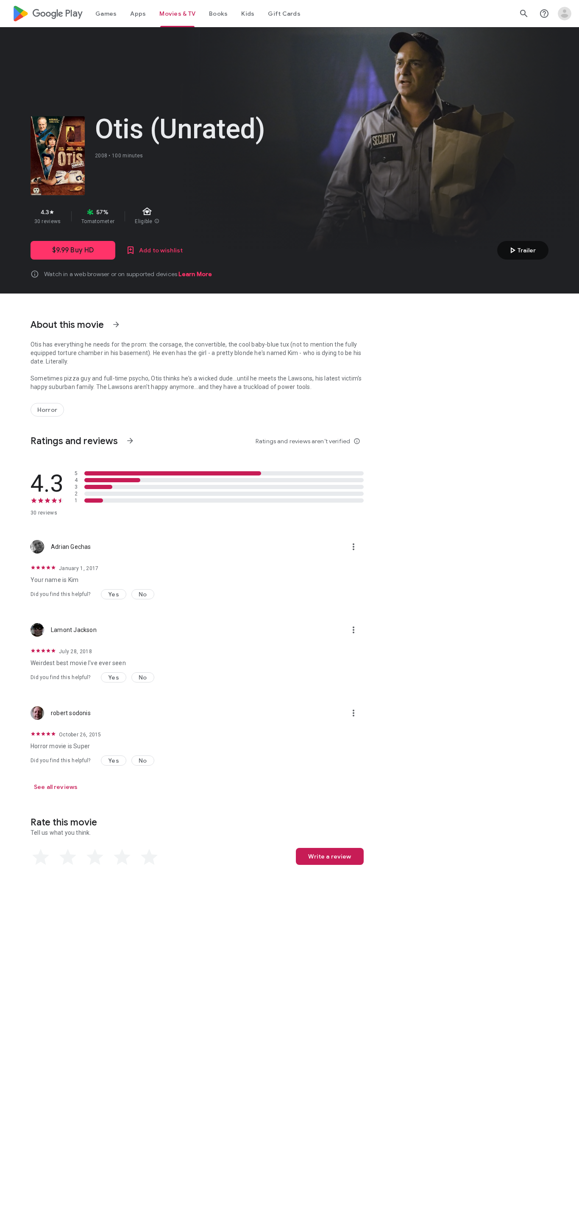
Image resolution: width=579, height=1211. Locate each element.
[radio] (41, 857)
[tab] (106, 13)
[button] (113, 594)
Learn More (195, 274)
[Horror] (47, 409)
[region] (181, 216)
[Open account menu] (564, 13)
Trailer (521, 250)
